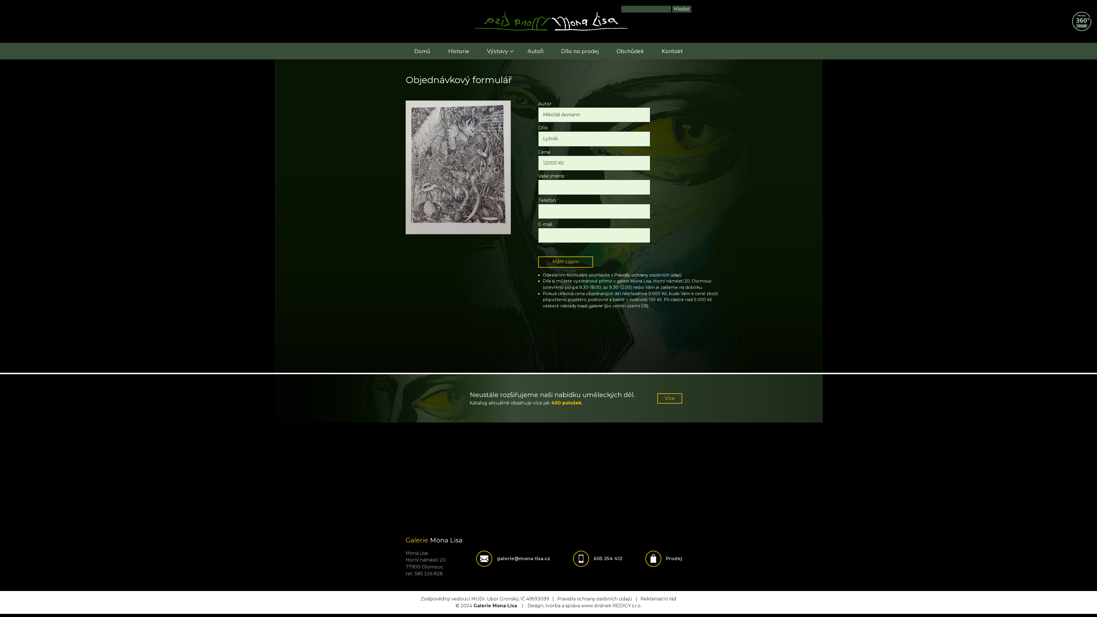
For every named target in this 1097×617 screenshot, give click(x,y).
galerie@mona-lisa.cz (523, 558)
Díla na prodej (580, 51)
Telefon (547, 200)
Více (670, 398)
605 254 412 (608, 558)
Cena (544, 152)
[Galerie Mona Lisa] (551, 30)
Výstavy (497, 51)
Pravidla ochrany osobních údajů (594, 599)
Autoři (535, 51)
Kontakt (672, 51)
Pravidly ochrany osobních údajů (648, 275)
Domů (422, 51)
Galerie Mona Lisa (495, 605)
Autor (545, 104)
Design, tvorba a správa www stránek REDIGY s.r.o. (584, 605)
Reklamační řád (658, 599)
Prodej (674, 558)
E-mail (545, 224)
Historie (458, 51)
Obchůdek (630, 51)
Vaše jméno (551, 176)
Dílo (543, 128)
